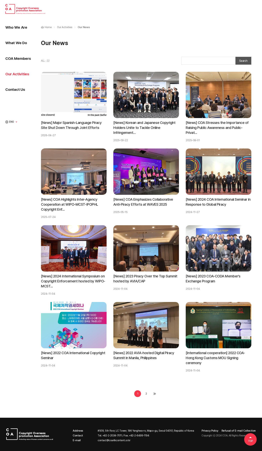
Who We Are (16, 27)
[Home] (29, 435)
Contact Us (15, 89)
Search (243, 60)
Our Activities (17, 74)
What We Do (16, 43)
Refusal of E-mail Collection (239, 430)
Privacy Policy (210, 430)
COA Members (18, 58)
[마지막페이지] (154, 393)
